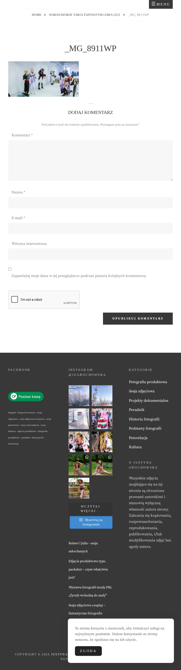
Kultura (135, 447)
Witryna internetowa (29, 243)
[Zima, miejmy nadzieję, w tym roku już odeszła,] (102, 395)
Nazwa (18, 192)
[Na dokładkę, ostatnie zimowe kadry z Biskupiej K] (79, 395)
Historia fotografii (144, 419)
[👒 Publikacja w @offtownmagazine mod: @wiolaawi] (79, 465)
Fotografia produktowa (148, 382)
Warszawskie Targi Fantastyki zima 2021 (85, 15)
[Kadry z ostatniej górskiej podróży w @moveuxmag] (79, 418)
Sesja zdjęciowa (142, 391)
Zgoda (88, 651)
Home (37, 15)
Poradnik (136, 409)
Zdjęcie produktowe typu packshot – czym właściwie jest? (88, 569)
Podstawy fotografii (145, 428)
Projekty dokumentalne (148, 400)
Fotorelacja (138, 438)
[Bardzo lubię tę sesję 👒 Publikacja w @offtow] (79, 488)
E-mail (18, 218)
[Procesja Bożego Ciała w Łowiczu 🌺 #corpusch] (102, 418)
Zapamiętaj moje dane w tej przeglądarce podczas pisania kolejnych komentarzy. (79, 275)
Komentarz (22, 135)
